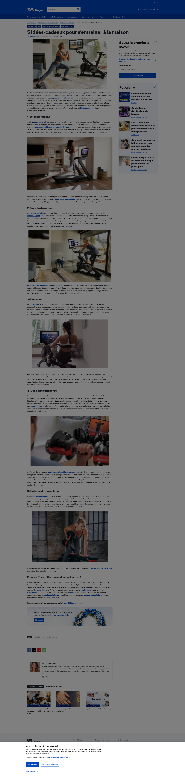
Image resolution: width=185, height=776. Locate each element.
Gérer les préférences (50, 764)
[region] (92, 759)
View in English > (32, 771)
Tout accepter (32, 764)
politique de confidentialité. (60, 757)
